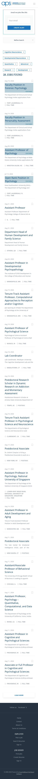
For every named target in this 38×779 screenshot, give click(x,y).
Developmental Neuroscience (15, 58)
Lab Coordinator (13, 355)
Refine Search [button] (19, 40)
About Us (19, 725)
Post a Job (19, 738)
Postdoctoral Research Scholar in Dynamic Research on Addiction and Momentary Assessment (17, 386)
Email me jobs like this (19, 12)
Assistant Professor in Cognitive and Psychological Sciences (17, 637)
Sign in (19, 745)
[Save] (32, 81)
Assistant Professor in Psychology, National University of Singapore (17, 476)
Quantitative (9, 64)
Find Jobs (19, 754)
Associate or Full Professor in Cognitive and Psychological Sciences (19, 668)
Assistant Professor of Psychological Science (16, 329)
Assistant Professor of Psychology (16, 151)
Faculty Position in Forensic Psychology (16, 86)
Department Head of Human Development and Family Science (19, 235)
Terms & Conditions (19, 728)
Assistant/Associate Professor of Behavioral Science (17, 569)
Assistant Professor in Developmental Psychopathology (16, 266)
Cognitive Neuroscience (13, 52)
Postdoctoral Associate (17, 448)
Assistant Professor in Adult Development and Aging (17, 513)
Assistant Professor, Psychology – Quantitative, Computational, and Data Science (18, 603)
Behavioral (24, 64)
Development (23, 70)
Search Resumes (19, 741)
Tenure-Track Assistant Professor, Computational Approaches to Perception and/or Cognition (19, 298)
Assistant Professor (15, 207)
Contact (19, 721)
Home (19, 718)
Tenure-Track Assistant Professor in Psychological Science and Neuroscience (19, 421)
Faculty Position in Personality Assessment (17, 119)
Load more (19, 695)
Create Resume (19, 757)
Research (8, 70)
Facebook (21, 707)
